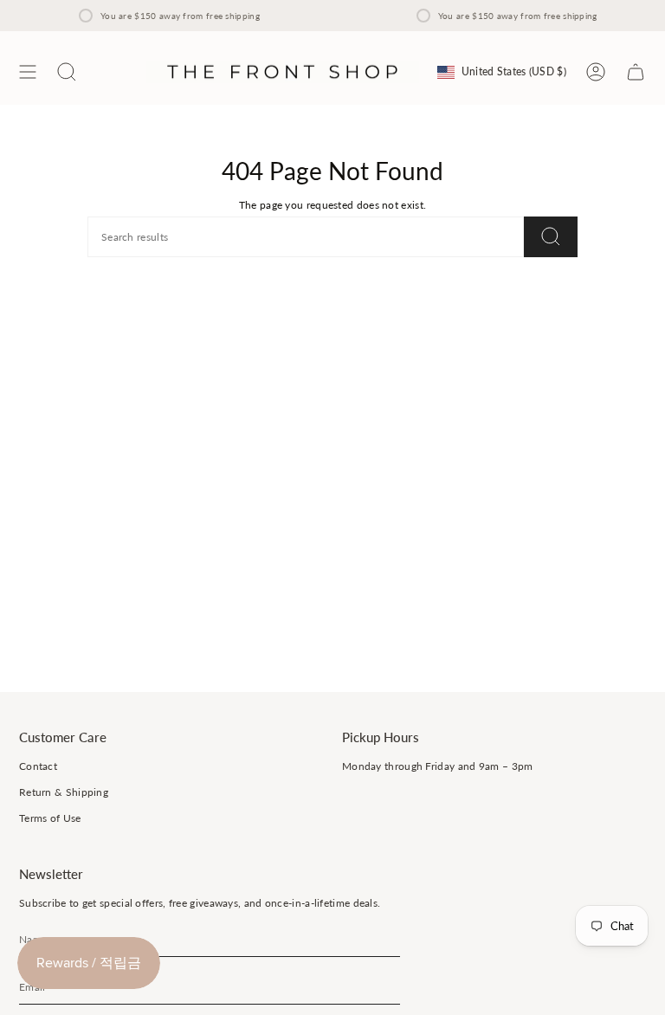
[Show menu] (27, 72)
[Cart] (635, 72)
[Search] (551, 237)
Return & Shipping (63, 791)
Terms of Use (50, 817)
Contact (38, 766)
